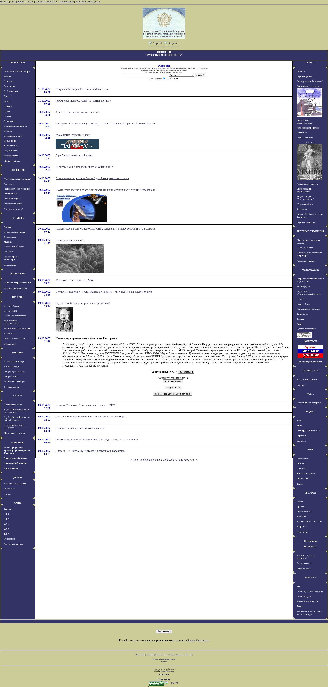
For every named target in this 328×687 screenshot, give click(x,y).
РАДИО (310, 394)
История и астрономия (308, 127)
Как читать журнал (306, 473)
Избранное (302, 526)
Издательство (10, 150)
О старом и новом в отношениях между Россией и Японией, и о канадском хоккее (104, 291)
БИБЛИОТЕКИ (310, 370)
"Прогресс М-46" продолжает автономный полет (84, 166)
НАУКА (310, 62)
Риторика (8, 251)
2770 (191, 459)
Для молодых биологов (310, 361)
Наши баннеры (304, 568)
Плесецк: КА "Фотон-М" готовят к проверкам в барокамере (91, 450)
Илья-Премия (11, 468)
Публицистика (11, 91)
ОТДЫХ (310, 411)
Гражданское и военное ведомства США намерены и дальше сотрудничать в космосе (105, 228)
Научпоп (301, 385)
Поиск (300, 501)
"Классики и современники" (17, 179)
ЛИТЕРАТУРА (17, 62)
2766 (167, 459)
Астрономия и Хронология (17, 328)
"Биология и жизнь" (306, 261)
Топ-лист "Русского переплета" (306, 557)
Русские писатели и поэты (309, 521)
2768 (179, 459)
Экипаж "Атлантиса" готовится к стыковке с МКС (85, 405)
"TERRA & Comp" (305, 247)
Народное (301, 435)
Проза (7, 111)
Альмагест (9, 333)
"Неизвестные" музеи (14, 246)
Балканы (8, 106)
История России (11, 306)
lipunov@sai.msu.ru (198, 640)
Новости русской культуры (17, 71)
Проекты (301, 506)
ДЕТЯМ (17, 477)
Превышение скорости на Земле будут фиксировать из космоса (92, 178)
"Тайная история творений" (17, 188)
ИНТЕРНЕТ (310, 546)
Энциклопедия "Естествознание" (305, 197)
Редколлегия (302, 458)
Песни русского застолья (308, 430)
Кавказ (7, 101)
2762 (143, 459)
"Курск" (7, 96)
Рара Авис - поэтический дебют (74, 155)
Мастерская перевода (14, 433)
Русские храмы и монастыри (12, 258)
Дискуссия (94, 1)
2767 (173, 459)
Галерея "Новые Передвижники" (164, 659)
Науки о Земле (303, 304)
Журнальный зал (12, 161)
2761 (137, 459)
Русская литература (306, 328)
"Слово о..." (9, 184)
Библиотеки (302, 532)
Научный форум (11, 366)
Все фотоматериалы (13, 544)
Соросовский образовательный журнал (309, 292)
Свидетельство (159, 68)
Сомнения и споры (13, 135)
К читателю (9, 81)
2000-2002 (310, 142)
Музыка (8, 241)
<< (132, 459)
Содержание (17, 1)
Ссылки (171, 655)
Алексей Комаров (167, 671)
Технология (302, 314)
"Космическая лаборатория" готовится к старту (83, 100)
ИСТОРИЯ (17, 297)
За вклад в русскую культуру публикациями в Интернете (17, 450)
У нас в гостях (11, 145)
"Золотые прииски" (13, 203)
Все (298, 586)
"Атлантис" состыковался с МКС (75, 280)
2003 (6, 514)
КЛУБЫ (17, 395)
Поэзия (7, 116)
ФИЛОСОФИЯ (17, 273)
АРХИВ (17, 503)
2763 (149, 459)
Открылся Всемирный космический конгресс (82, 89)
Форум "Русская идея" (14, 371)
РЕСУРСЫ (310, 492)
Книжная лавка (11, 155)
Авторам (301, 463)
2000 (6, 529)
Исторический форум (14, 381)
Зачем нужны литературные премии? (77, 112)
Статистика (179, 655)
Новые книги (10, 140)
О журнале (302, 468)
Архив (165, 655)
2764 (155, 459)
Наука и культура (305, 137)
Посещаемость (304, 511)
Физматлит (302, 209)
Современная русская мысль (17, 282)
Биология (301, 299)
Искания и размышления (15, 126)
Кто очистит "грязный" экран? (73, 134)
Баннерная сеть (304, 563)
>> (195, 459)
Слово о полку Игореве (15, 315)
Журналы (301, 516)
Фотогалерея (10, 236)
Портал (4, 1)
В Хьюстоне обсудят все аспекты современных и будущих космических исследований (106, 189)
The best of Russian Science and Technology (310, 613)
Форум (7, 494)
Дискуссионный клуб (14, 361)
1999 (6, 534)
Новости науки (304, 596)
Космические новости (307, 184)
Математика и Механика (308, 309)
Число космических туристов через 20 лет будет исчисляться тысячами (97, 439)
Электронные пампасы (15, 483)
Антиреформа (303, 286)
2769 (185, 459)
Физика (300, 319)
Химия (300, 323)
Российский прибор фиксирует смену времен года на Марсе (91, 416)
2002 (6, 519)
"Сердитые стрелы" (13, 209)
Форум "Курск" (11, 376)
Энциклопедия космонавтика (304, 190)
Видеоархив (10, 265)
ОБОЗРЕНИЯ (18, 170)
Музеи (300, 420)
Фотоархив (9, 538)
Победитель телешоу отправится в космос (80, 428)
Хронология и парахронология (12, 322)
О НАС (310, 449)
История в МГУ (11, 310)
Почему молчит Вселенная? (310, 81)
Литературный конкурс (16, 458)
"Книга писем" (11, 193)
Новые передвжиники (14, 232)
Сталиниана (9, 343)
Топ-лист (81, 1)
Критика (8, 131)
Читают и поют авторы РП (309, 402)
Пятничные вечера (13, 404)
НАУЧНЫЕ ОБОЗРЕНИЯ (310, 231)
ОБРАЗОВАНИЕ (310, 269)
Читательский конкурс (15, 463)
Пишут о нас (303, 478)
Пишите (40, 1)
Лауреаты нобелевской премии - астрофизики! (83, 303)
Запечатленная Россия (14, 338)
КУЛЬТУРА (18, 218)
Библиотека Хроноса (307, 379)
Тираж (300, 484)
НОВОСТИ (310, 577)
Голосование (66, 1)
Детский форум (11, 387)
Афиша (7, 76)
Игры (299, 425)
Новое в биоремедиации (70, 240)
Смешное (301, 441)
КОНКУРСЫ (17, 442)
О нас (30, 1)
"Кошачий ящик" (12, 198)
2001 (6, 524)
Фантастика (9, 488)
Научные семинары (306, 222)
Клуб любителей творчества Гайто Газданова (17, 418)
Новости (52, 1)
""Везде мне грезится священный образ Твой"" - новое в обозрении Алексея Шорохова (106, 123)
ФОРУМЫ (17, 352)
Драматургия (10, 121)
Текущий (8, 509)
